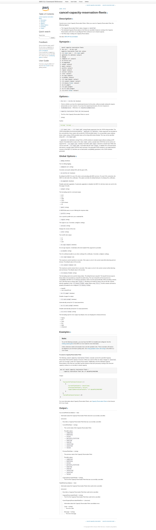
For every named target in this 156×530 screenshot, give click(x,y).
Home (66, 1)
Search (52, 37)
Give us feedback (43, 50)
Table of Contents (46, 14)
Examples (43, 26)
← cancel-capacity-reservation (93, 5)
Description (43, 20)
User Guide (74, 1)
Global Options (44, 25)
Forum (80, 1)
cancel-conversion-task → (109, 5)
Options (43, 23)
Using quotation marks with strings (96, 348)
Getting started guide (67, 343)
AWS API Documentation (71, 36)
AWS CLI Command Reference (50, 2)
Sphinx (115, 526)
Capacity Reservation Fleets (99, 401)
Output (42, 28)
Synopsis (43, 21)
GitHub (86, 1)
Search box (42, 35)
